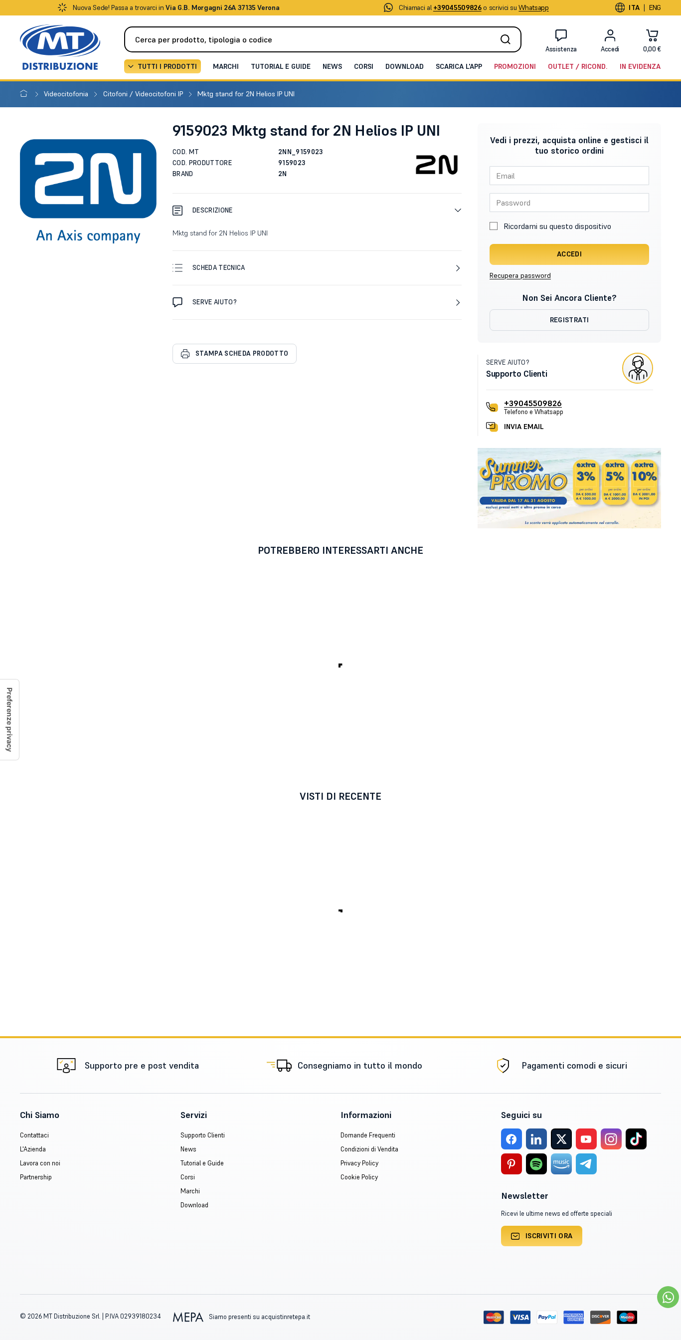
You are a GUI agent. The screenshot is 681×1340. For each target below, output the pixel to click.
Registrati (569, 319)
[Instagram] (611, 1138)
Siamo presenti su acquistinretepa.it (258, 1317)
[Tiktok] (636, 1138)
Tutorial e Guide (281, 66)
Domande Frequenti (367, 1135)
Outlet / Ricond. (578, 66)
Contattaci (34, 1135)
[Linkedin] (536, 1138)
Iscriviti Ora (549, 1235)
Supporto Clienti (202, 1135)
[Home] (25, 93)
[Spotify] (536, 1163)
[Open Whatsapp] (668, 1297)
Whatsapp (533, 7)
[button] (317, 210)
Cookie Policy (359, 1177)
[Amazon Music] (561, 1163)
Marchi (226, 66)
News (332, 66)
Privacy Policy (359, 1163)
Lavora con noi (40, 1163)
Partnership (36, 1177)
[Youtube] (586, 1138)
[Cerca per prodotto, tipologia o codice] (508, 39)
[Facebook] (511, 1138)
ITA (634, 7)
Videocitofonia (67, 93)
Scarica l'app (459, 66)
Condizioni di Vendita (369, 1149)
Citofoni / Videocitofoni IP (144, 93)
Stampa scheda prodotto (241, 353)
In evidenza (640, 66)
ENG (655, 7)
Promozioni (515, 66)
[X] (561, 1138)
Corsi (363, 66)
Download (404, 66)
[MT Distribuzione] (60, 47)
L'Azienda (33, 1149)
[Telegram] (586, 1163)
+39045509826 (533, 403)
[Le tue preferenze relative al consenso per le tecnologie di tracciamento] (9, 719)
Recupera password (520, 275)
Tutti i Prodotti (167, 66)
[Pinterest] (511, 1163)
